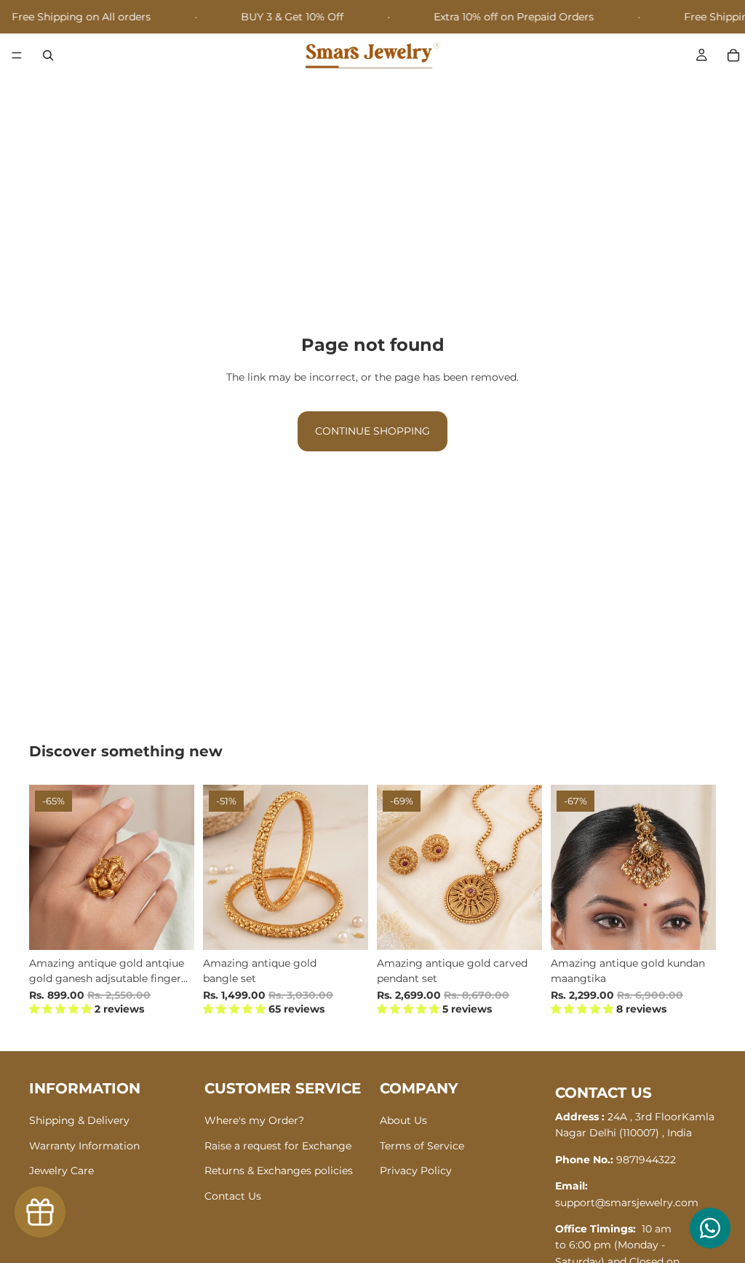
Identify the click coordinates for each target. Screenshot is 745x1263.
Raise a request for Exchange (277, 1145)
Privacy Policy (416, 1170)
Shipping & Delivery (79, 1121)
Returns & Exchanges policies (278, 1170)
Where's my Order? (254, 1121)
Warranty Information (84, 1145)
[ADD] (172, 927)
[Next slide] (178, 867)
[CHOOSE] (345, 927)
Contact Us (232, 1196)
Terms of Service (422, 1145)
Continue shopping (372, 431)
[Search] (48, 55)
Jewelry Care (61, 1170)
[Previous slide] (45, 867)
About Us (403, 1121)
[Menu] (16, 56)
